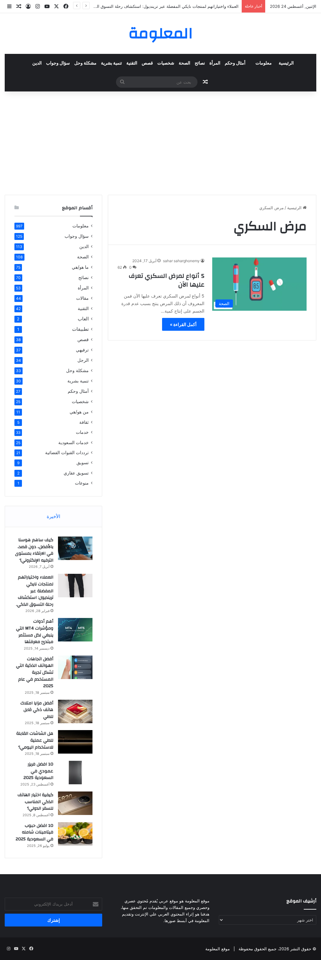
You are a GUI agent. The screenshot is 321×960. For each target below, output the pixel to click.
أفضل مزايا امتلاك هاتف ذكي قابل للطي (36, 710)
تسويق (82, 462)
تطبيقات (80, 329)
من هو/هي (79, 411)
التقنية (131, 63)
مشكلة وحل (85, 63)
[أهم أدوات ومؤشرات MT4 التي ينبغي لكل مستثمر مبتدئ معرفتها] (75, 629)
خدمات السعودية (73, 442)
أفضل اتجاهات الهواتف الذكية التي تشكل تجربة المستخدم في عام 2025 (34, 672)
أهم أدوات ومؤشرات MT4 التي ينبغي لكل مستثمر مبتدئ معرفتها (34, 631)
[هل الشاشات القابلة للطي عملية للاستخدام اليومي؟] (75, 742)
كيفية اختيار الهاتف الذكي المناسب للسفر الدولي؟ (35, 801)
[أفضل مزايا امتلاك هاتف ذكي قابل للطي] (75, 711)
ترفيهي (82, 349)
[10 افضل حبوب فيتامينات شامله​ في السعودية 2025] (75, 834)
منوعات (82, 482)
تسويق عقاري (76, 472)
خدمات (82, 432)
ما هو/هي (80, 267)
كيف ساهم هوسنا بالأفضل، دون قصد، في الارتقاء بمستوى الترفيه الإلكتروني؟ (34, 550)
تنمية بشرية (111, 63)
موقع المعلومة (217, 948)
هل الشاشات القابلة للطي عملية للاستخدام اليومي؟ (34, 740)
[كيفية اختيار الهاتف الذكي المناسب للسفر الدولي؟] (75, 803)
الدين (37, 63)
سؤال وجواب (58, 63)
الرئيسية (286, 63)
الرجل (83, 360)
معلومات (263, 63)
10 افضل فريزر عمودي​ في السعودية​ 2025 (38, 771)
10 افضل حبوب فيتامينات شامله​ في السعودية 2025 (34, 832)
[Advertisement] (160, 141)
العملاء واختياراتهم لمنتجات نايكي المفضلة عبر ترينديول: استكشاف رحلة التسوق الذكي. (163, 6)
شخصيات (165, 63)
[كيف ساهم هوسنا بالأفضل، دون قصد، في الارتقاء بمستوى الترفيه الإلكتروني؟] (75, 548)
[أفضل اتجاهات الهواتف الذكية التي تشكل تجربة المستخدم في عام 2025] (75, 667)
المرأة (214, 63)
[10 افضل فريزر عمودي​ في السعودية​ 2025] (75, 772)
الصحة (184, 63)
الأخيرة (53, 516)
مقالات (82, 298)
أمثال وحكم (235, 63)
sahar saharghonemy (181, 260)
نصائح (200, 63)
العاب (83, 319)
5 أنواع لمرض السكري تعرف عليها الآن (166, 280)
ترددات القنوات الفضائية (67, 452)
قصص (147, 63)
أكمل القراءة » (183, 324)
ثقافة (84, 422)
